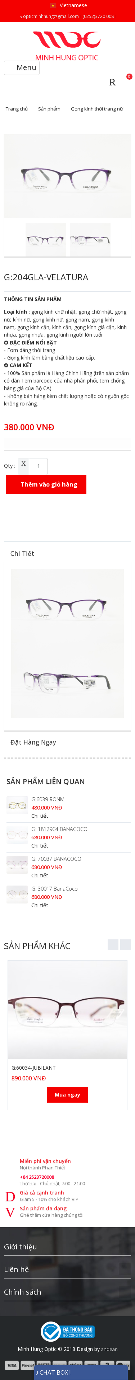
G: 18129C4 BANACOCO (59, 829)
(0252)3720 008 (98, 16)
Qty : (9, 466)
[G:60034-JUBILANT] (67, 1010)
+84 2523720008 (37, 1177)
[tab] (67, 553)
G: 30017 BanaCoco (54, 888)
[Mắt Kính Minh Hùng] (67, 34)
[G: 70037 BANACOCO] (17, 865)
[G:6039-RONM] (17, 805)
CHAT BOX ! (54, 1372)
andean (109, 1349)
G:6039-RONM (47, 799)
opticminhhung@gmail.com (51, 16)
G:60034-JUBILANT (34, 1067)
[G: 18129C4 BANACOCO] (17, 835)
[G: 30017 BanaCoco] (17, 894)
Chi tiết (39, 815)
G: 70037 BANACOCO (56, 858)
